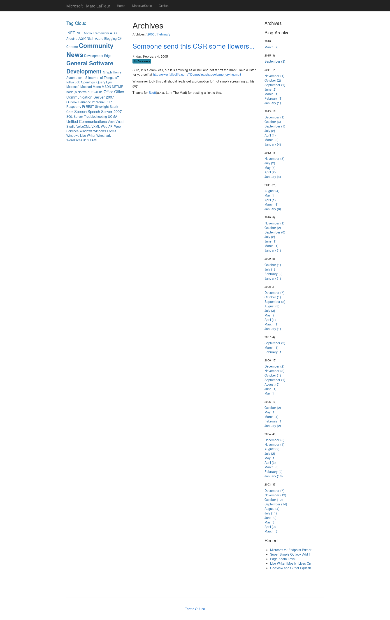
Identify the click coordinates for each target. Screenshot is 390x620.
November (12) (275, 495)
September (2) (275, 301)
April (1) (270, 135)
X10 (86, 140)
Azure (99, 38)
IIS (86, 77)
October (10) (274, 499)
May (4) (270, 167)
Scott (152, 92)
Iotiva (70, 82)
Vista (112, 121)
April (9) (270, 526)
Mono (97, 86)
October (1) (273, 264)
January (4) (273, 144)
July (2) (270, 130)
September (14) (276, 504)
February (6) (274, 98)
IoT (116, 77)
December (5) (274, 440)
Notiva (82, 92)
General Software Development (89, 67)
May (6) (270, 522)
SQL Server (74, 116)
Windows (85, 131)
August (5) (272, 384)
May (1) (270, 412)
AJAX (114, 33)
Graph (107, 72)
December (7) (274, 292)
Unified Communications (86, 121)
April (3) (270, 462)
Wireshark (103, 135)
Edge (107, 55)
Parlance (84, 102)
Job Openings (85, 82)
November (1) (274, 75)
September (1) (275, 85)
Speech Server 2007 (105, 111)
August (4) (272, 191)
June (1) (270, 241)
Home (121, 5)
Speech (80, 111)
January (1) (273, 103)
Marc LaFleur (98, 5)
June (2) (270, 89)
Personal (98, 102)
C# (120, 38)
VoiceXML (83, 126)
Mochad (86, 86)
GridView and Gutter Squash (290, 568)
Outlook (71, 102)
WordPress (74, 140)
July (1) (270, 269)
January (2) (273, 425)
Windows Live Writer (80, 135)
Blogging (110, 38)
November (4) (274, 444)
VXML (95, 126)
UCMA (112, 116)
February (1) (274, 352)
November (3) (274, 158)
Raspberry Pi (75, 106)
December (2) (274, 366)
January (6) (273, 209)
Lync (109, 82)
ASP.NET (86, 38)
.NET (70, 32)
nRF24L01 (95, 92)
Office (108, 91)
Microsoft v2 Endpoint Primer (290, 549)
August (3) (272, 306)
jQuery (100, 82)
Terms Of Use (195, 608)
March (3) (272, 139)
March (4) (272, 416)
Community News (90, 50)
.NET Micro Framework (92, 33)
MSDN (106, 86)
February (163, 34)
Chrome (72, 46)
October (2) (273, 80)
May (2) (270, 315)
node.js (71, 92)
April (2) (270, 172)
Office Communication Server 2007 (95, 94)
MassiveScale (142, 5)
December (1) (274, 117)
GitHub (164, 5)
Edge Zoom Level (282, 558)
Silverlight (102, 106)
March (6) (272, 204)
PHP (108, 102)
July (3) (270, 310)
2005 (151, 34)
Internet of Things (101, 77)
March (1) (272, 94)
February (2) (274, 273)
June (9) (270, 517)
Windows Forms (104, 131)
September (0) (275, 232)
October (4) (273, 121)
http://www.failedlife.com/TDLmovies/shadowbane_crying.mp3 (197, 74)
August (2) (272, 449)
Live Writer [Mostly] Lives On (290, 563)
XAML (94, 140)
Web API (107, 126)
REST (90, 106)
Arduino (71, 38)
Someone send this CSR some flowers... (193, 46)
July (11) (271, 513)
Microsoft (74, 5)
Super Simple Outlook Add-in (290, 554)
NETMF (117, 86)
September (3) (275, 61)
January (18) (274, 476)
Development (93, 55)
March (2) (272, 47)
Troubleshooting (95, 116)
